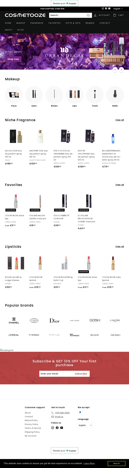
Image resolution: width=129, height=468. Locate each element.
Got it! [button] (117, 463)
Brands (90, 23)
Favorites (55, 23)
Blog (21, 30)
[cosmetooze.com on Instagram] (52, 427)
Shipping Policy (32, 432)
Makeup (21, 23)
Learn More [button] (89, 463)
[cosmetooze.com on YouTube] (61, 427)
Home (8, 23)
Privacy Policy (31, 424)
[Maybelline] (54, 335)
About (9, 30)
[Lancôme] (115, 320)
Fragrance (37, 23)
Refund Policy (31, 420)
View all (120, 120)
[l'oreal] (14, 335)
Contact (105, 23)
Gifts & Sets (73, 23)
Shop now (13, 59)
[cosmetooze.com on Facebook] (57, 427)
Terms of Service (33, 428)
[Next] (121, 69)
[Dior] (54, 321)
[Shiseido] (115, 335)
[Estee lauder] (75, 320)
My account (31, 436)
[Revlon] (95, 335)
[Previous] (115, 69)
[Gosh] (95, 320)
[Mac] (34, 335)
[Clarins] (34, 320)
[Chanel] (14, 320)
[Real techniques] (75, 334)
